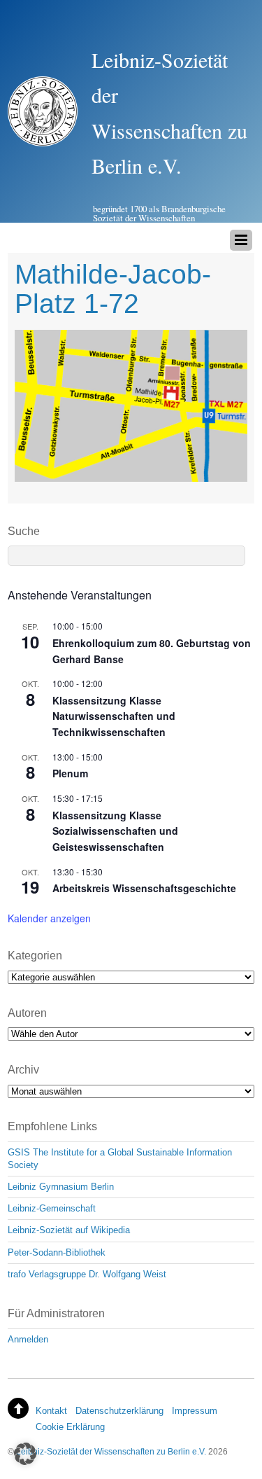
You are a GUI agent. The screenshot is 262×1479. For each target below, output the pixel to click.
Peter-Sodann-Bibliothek (56, 1252)
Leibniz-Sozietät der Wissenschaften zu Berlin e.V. (111, 1451)
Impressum (194, 1410)
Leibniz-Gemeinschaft (52, 1208)
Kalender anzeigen (49, 918)
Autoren (27, 1013)
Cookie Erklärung (70, 1427)
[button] (25, 1454)
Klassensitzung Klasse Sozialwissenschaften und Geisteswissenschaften (115, 831)
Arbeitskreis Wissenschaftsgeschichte (144, 888)
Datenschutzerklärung (119, 1410)
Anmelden (28, 1339)
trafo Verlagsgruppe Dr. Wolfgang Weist (87, 1274)
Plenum (70, 773)
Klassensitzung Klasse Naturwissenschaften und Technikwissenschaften (113, 716)
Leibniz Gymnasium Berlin (61, 1186)
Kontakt (51, 1410)
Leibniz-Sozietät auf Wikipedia (69, 1230)
